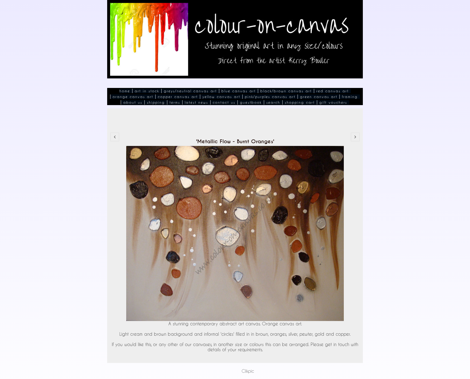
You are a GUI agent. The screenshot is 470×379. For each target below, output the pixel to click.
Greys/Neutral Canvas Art (190, 91)
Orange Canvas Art (133, 96)
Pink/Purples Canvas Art (270, 96)
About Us (132, 102)
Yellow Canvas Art (221, 96)
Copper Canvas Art (178, 96)
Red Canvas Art (332, 91)
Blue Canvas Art (238, 91)
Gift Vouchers (333, 102)
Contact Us (224, 102)
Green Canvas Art (318, 96)
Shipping (156, 102)
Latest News (196, 102)
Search (273, 102)
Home (124, 91)
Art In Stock (147, 91)
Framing (350, 96)
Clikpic (248, 371)
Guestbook (251, 102)
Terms (174, 102)
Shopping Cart (300, 102)
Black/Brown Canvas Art (286, 91)
